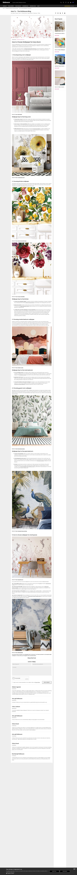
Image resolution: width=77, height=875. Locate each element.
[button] (27, 873)
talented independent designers (30, 48)
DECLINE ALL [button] (65, 871)
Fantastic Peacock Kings (22, 531)
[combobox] (74, 869)
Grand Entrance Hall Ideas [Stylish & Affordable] (65, 33)
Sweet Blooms (20, 579)
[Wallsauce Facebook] (62, 14)
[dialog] (38, 871)
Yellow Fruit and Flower (22, 240)
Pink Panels (20, 114)
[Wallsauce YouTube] (65, 14)
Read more (12, 872)
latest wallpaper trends (24, 306)
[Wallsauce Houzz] (60, 14)
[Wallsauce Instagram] (58, 14)
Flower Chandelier (21, 296)
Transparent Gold (21, 177)
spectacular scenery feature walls (34, 596)
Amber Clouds (20, 367)
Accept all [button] (54, 871)
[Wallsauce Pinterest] (56, 14)
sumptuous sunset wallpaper (19, 384)
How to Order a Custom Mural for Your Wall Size (65, 87)
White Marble (20, 652)
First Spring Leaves (22, 374)
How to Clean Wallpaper (60, 49)
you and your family (36, 128)
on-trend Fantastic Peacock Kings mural (27, 466)
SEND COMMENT (47, 682)
